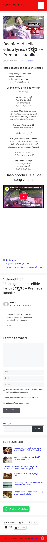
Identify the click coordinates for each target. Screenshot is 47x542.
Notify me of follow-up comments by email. (21, 398)
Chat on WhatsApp (18, 509)
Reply (9, 326)
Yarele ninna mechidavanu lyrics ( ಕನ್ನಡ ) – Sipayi (24, 267)
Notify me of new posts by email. (17, 403)
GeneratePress (36, 538)
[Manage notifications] (42, 538)
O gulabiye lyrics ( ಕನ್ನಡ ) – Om (17, 264)
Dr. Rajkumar (11, 260)
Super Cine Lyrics (13, 5)
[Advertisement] (23, 231)
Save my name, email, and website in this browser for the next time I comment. (25, 391)
